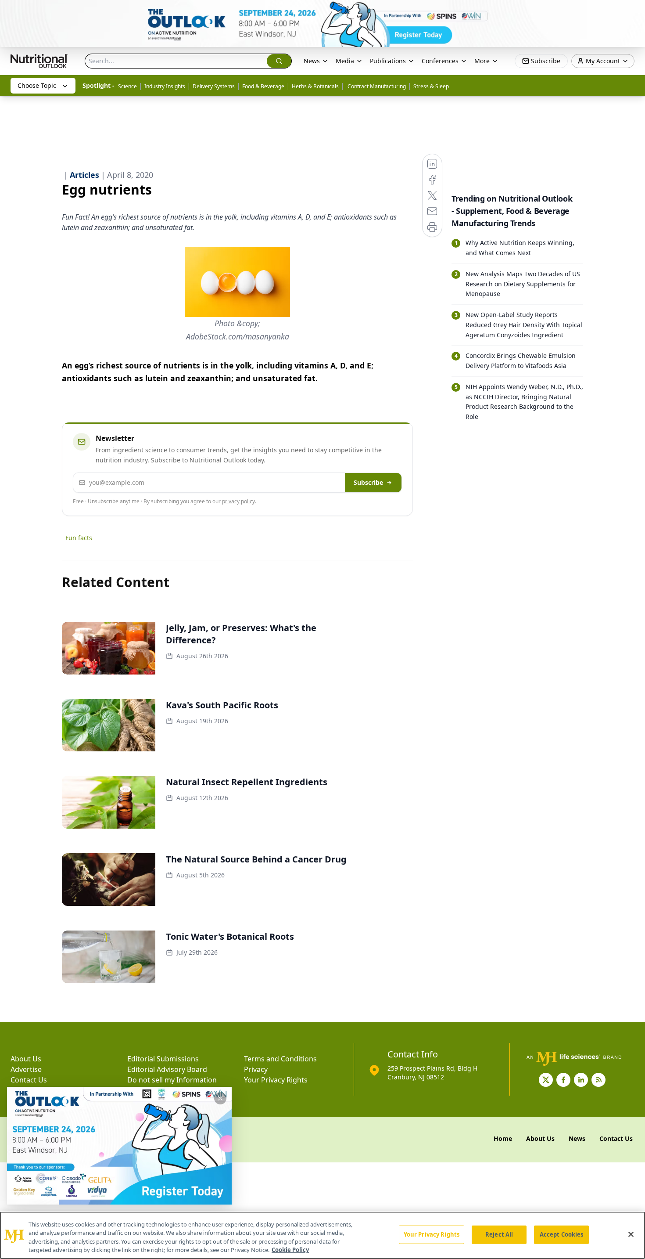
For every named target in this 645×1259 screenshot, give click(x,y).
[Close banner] (633, 11)
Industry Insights (164, 86)
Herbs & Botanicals (315, 86)
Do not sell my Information (172, 1080)
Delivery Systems (214, 86)
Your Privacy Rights (276, 1080)
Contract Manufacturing (376, 86)
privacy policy (238, 501)
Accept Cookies (562, 1234)
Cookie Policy (290, 1250)
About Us (26, 1059)
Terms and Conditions (280, 1059)
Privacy (256, 1069)
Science (127, 86)
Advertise (26, 1069)
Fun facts (78, 538)
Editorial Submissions (163, 1059)
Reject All (499, 1234)
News (312, 61)
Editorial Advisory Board (167, 1069)
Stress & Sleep (431, 86)
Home (503, 1138)
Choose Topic (37, 85)
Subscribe (368, 482)
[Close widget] (220, 1098)
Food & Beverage (263, 86)
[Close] (631, 1234)
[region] (322, 1235)
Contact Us (29, 1080)
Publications (388, 61)
